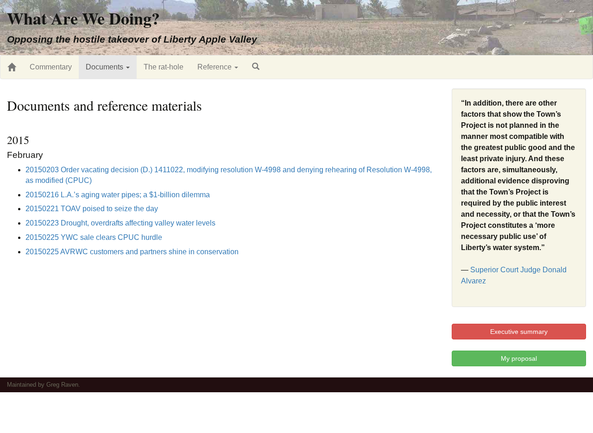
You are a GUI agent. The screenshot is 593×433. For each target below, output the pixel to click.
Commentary (51, 67)
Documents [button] (105, 67)
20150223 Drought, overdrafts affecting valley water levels (120, 223)
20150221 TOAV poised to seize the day (91, 209)
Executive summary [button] (519, 331)
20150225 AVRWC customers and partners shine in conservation (132, 252)
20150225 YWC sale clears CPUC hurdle (93, 237)
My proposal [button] (519, 358)
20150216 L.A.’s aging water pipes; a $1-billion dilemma (117, 195)
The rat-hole (163, 67)
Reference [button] (215, 67)
